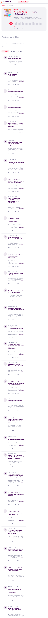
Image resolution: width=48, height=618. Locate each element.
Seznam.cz (45, 1)
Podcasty (3, 5)
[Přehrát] (11, 23)
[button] (23, 2)
